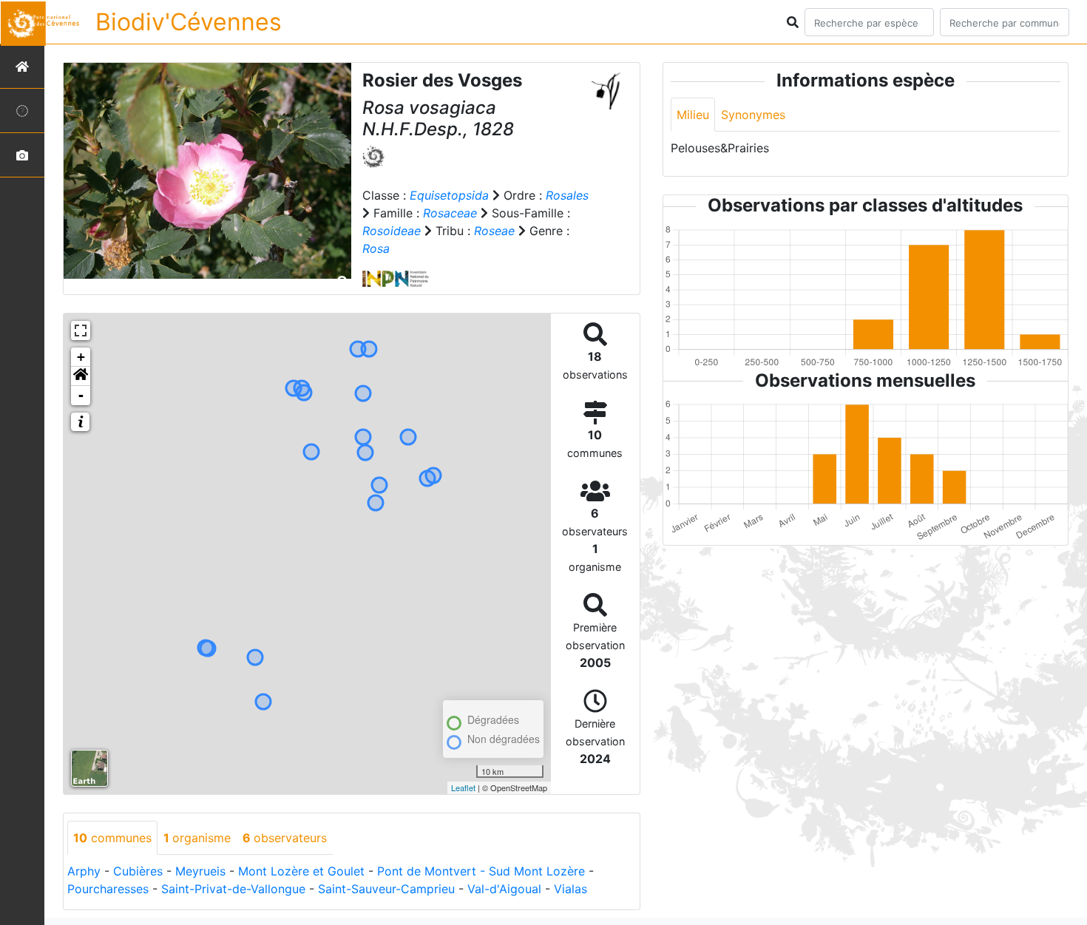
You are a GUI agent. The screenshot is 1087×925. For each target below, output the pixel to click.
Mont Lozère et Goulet (301, 871)
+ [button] (81, 357)
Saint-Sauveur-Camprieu (386, 888)
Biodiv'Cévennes (188, 21)
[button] (80, 376)
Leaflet (463, 787)
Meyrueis (200, 871)
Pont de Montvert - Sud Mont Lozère (481, 871)
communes (112, 837)
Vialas (570, 888)
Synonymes (753, 114)
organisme (197, 837)
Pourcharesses (108, 888)
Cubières (138, 871)
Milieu (693, 114)
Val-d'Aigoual (504, 888)
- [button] (81, 395)
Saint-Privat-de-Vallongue (233, 888)
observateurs (285, 837)
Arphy (84, 871)
